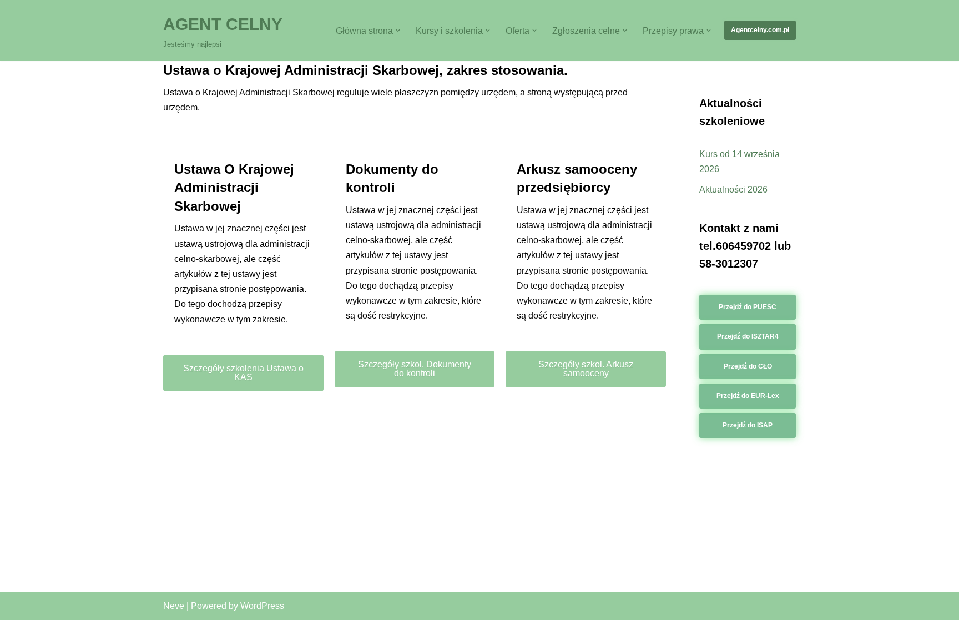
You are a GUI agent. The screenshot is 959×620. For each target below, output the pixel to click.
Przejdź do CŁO (748, 366)
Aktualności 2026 (733, 189)
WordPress (262, 606)
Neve (173, 606)
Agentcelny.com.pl (760, 30)
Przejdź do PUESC (747, 307)
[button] (398, 30)
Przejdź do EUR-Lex (747, 396)
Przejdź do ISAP (748, 425)
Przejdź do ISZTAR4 (748, 336)
